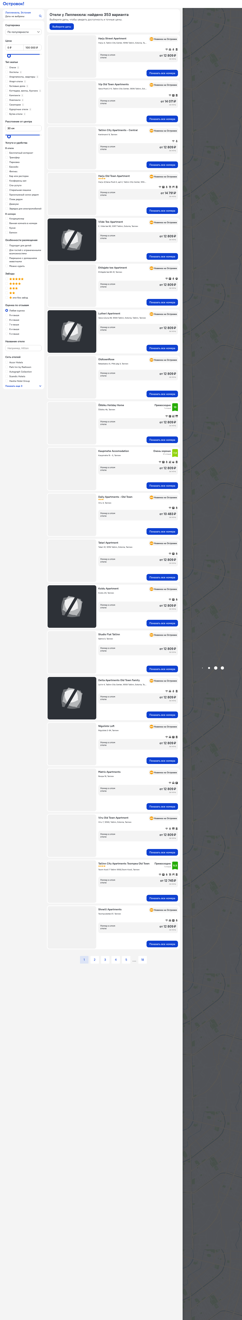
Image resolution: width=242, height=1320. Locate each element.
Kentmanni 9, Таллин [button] (107, 134)
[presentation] (23, 32)
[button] (23, 14)
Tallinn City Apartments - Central (118, 130)
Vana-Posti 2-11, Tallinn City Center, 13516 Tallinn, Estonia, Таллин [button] (122, 88)
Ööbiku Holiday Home (111, 405)
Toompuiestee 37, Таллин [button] (109, 913)
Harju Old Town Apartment (114, 176)
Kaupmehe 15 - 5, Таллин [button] (109, 455)
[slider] (9, 56)
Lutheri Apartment (109, 313)
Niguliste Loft (106, 726)
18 (142, 960)
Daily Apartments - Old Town (115, 496)
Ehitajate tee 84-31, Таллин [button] (110, 272)
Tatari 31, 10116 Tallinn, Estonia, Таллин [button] (115, 547)
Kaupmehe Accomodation (113, 451)
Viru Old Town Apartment (113, 817)
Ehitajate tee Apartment (112, 267)
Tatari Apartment (108, 542)
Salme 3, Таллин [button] (105, 638)
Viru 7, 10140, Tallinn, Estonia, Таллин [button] (114, 822)
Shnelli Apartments (110, 909)
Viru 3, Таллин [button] (104, 503)
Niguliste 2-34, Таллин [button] (108, 730)
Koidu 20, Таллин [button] (106, 593)
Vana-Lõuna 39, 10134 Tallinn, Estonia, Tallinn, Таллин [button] (122, 318)
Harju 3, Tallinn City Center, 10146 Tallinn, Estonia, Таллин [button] (122, 43)
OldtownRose (106, 359)
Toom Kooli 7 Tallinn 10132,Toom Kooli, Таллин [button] (119, 869)
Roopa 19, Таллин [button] (106, 776)
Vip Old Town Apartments (113, 84)
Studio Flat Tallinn (109, 634)
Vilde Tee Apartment (110, 221)
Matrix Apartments (109, 771)
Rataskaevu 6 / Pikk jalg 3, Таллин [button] (113, 363)
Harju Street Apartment (112, 38)
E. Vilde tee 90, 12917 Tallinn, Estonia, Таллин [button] (118, 226)
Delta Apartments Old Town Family (119, 680)
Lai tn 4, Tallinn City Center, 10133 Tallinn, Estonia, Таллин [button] (122, 684)
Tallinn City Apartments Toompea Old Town (124, 863)
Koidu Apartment (108, 588)
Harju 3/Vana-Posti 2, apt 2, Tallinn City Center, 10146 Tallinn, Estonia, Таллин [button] (122, 182)
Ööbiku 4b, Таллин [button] (106, 409)
